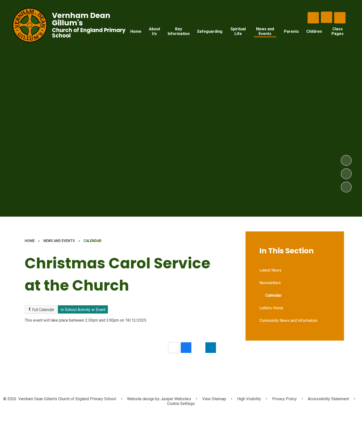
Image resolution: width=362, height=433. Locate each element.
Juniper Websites (175, 399)
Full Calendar (43, 309)
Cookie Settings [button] (181, 403)
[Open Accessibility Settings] (340, 17)
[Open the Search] (313, 17)
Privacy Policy (284, 399)
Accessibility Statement (328, 399)
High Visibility (249, 399)
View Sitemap (214, 399)
